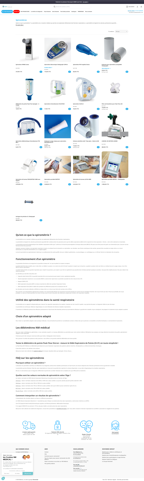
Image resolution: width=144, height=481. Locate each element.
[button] (3, 478)
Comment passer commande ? (52, 456)
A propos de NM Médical (22, 452)
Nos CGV (105, 479)
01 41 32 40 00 (77, 454)
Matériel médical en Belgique (109, 459)
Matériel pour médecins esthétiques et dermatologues (112, 452)
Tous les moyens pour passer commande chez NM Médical (57, 458)
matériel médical (38, 351)
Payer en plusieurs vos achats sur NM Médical (56, 461)
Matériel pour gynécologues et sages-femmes (113, 457)
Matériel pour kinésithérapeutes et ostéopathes (114, 455)
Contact (46, 452)
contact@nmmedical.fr (79, 466)
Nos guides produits (50, 463)
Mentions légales (112, 479)
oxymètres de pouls (62, 408)
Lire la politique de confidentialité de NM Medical (13, 468)
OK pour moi (28, 473)
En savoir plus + (20, 25)
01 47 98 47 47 (77, 458)
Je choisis (17, 473)
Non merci (6, 473)
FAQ (46, 454)
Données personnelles (122, 479)
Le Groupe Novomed (107, 461)
